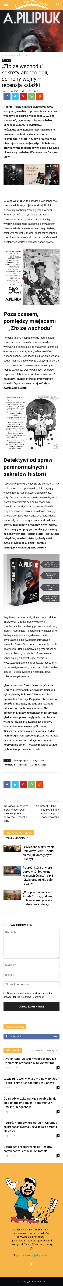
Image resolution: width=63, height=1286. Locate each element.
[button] (58, 5)
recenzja (23, 764)
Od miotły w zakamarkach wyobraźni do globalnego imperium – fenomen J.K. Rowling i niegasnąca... (30, 1103)
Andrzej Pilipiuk (20, 760)
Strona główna (9, 55)
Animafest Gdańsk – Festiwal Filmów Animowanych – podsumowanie (47, 811)
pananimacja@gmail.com (36, 1255)
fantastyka (10, 764)
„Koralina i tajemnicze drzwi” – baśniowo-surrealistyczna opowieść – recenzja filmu (16, 813)
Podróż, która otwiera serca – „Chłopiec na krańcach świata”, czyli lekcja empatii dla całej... (30, 1127)
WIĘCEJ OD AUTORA (17, 837)
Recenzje (23, 55)
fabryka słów (38, 760)
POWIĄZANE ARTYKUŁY (19, 833)
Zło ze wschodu (38, 764)
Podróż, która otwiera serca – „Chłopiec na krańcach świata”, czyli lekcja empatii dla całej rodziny (38, 875)
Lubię (54, 1036)
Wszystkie (36, 1050)
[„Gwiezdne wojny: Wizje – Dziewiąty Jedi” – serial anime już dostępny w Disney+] (12, 848)
